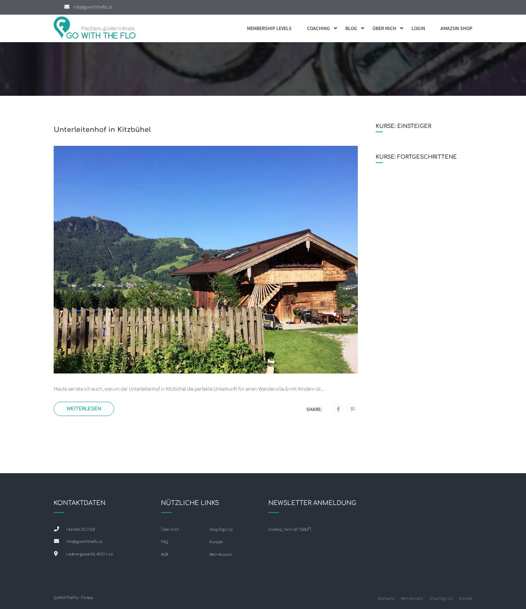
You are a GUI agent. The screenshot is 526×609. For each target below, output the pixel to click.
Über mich (384, 28)
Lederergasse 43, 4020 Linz (89, 553)
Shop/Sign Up (221, 529)
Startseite (386, 598)
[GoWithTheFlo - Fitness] (95, 28)
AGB (164, 554)
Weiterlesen (84, 408)
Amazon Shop (456, 28)
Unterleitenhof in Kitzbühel (102, 129)
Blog (351, 28)
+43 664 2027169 (80, 529)
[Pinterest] (353, 409)
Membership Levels (269, 28)
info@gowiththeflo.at (92, 7)
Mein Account (220, 554)
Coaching (318, 28)
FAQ (164, 541)
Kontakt (216, 541)
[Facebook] (338, 409)
